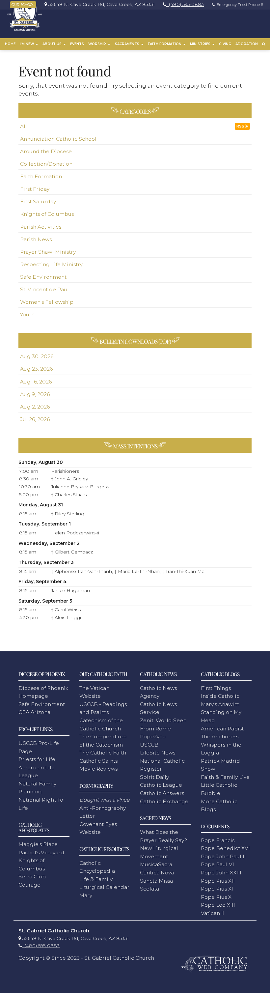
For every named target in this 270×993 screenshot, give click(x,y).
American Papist (222, 728)
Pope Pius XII (218, 881)
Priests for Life (36, 759)
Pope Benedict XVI (225, 848)
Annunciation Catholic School (58, 139)
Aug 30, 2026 (36, 356)
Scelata (149, 889)
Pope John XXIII (221, 872)
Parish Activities (40, 227)
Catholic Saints (98, 761)
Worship (97, 44)
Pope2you (153, 736)
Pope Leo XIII (218, 905)
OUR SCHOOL (23, 5)
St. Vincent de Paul (44, 289)
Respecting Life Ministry (51, 264)
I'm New (27, 44)
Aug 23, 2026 (36, 369)
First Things (216, 688)
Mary (85, 895)
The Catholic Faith (102, 753)
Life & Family (96, 879)
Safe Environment (43, 277)
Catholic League (161, 785)
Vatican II (213, 913)
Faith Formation (165, 44)
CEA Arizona (34, 712)
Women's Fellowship (46, 302)
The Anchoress (219, 736)
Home (10, 44)
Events (77, 44)
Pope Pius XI (217, 889)
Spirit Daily (154, 777)
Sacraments (127, 44)
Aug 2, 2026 (35, 407)
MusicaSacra (156, 864)
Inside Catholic (220, 696)
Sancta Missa (156, 881)
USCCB (149, 745)
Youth (27, 314)
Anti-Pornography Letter (104, 808)
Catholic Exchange (164, 801)
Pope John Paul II (223, 856)
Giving (225, 44)
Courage (29, 885)
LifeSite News (157, 753)
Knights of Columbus (47, 214)
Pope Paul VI (217, 864)
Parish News (36, 239)
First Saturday (38, 201)
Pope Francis (217, 840)
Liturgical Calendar (104, 887)
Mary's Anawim (220, 704)
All (23, 126)
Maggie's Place (38, 844)
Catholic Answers (162, 793)
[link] (98, 4)
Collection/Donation (46, 164)
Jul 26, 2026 (35, 419)
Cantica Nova (157, 872)
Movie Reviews (98, 769)
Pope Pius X (216, 897)
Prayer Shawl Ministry (48, 252)
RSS (240, 126)
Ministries (200, 44)
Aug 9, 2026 (35, 394)
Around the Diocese (46, 151)
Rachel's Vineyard (41, 852)
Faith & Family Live (225, 777)
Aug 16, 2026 (36, 382)
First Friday (34, 189)
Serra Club (32, 876)
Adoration (246, 44)
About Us (52, 44)
